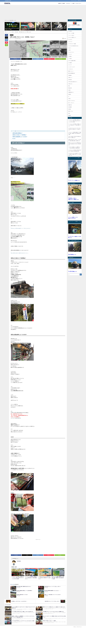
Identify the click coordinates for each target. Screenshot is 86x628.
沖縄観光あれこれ (70, 92)
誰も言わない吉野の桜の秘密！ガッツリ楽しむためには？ (21, 228)
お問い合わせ (79, 0)
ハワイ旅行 (72, 3)
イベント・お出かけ (71, 35)
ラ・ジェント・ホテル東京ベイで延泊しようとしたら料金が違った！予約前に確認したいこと (74, 125)
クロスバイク (70, 41)
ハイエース (70, 54)
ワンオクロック (68, 3)
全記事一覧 (59, 3)
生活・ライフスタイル (71, 100)
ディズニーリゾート (78, 3)
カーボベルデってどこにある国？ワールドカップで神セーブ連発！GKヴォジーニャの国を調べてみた (74, 154)
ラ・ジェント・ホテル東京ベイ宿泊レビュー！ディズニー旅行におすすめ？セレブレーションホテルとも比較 (74, 121)
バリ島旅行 (70, 56)
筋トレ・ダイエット (71, 102)
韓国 (69, 113)
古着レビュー (70, 77)
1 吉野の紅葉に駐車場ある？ (17, 133)
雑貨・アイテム (70, 111)
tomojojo (65, 38)
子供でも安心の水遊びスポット (72, 81)
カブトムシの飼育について (72, 37)
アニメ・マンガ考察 (71, 33)
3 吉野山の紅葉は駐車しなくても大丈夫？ (19, 136)
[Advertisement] (43, 12)
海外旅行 (63, 3)
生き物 (69, 98)
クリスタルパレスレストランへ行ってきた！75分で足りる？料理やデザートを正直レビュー (74, 129)
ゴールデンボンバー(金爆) (72, 43)
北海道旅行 (70, 75)
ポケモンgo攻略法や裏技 (71, 60)
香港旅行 (69, 115)
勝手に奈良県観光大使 (71, 73)
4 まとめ (13, 138)
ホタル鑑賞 (70, 62)
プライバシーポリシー (74, 0)
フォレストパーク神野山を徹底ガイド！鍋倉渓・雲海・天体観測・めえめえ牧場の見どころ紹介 (74, 133)
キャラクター (70, 39)
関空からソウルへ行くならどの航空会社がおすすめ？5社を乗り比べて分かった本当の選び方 (74, 144)
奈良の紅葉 (12, 584)
